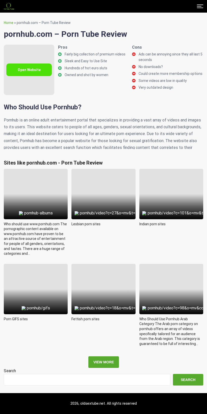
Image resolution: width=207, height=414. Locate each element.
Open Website (29, 70)
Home (8, 23)
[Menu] (200, 6)
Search (10, 370)
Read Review (35, 182)
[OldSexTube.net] (9, 6)
